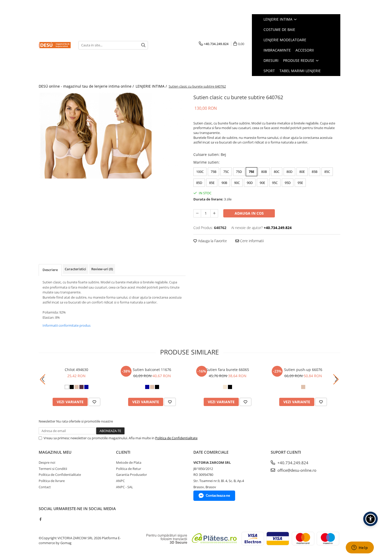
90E (262, 182)
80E (302, 171)
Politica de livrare (52, 480)
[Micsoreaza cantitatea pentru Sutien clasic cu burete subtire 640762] (197, 213)
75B (213, 171)
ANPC (120, 480)
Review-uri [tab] (102, 269)
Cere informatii (251, 240)
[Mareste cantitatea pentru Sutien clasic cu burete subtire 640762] (214, 213)
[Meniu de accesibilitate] (370, 519)
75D (239, 171)
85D (199, 182)
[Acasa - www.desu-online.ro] (55, 45)
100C (200, 171)
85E (212, 182)
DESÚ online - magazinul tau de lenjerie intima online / (87, 86)
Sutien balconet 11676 (152, 369)
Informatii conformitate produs (66, 325)
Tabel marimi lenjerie (300, 70)
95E (300, 182)
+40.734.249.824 (292, 462)
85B (314, 171)
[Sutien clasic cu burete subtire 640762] (112, 136)
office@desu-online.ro (296, 470)
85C (327, 171)
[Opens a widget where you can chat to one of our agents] (359, 548)
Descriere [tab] (50, 269)
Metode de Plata (128, 462)
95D (288, 182)
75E (251, 171)
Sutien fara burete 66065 (227, 369)
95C (275, 182)
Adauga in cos (249, 213)
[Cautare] (143, 45)
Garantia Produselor (131, 474)
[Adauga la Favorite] (94, 402)
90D (250, 182)
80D (289, 171)
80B (264, 171)
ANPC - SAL (124, 487)
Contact (45, 487)
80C (276, 171)
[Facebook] (40, 519)
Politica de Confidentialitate (176, 438)
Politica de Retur (128, 468)
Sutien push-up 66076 (303, 369)
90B (224, 182)
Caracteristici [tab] (75, 269)
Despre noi (47, 462)
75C (226, 171)
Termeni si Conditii (53, 468)
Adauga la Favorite (212, 240)
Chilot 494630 (76, 369)
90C (237, 182)
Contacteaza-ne (218, 495)
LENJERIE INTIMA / (152, 86)
